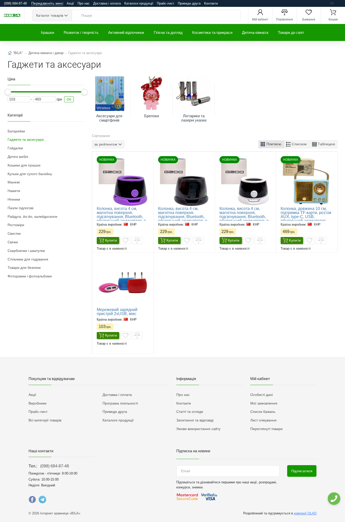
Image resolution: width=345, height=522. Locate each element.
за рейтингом (105, 144)
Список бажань (262, 412)
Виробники (37, 403)
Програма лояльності (120, 403)
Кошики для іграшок (24, 165)
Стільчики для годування (28, 259)
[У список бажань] (125, 240)
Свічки (13, 242)
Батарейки (16, 131)
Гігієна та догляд (168, 32)
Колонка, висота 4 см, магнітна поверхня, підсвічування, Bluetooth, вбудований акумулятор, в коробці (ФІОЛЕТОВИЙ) (121, 216)
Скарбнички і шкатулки (26, 251)
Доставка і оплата (107, 3)
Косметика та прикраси (212, 32)
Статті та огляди (189, 412)
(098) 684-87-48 (54, 466)
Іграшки (47, 32)
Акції (70, 3)
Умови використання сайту (198, 429)
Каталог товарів (49, 15)
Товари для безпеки (24, 268)
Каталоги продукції (138, 3)
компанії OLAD (305, 513)
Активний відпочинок (126, 32)
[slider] (7, 91)
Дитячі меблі (18, 157)
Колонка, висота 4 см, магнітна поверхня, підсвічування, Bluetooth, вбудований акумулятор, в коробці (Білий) (244, 216)
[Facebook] (32, 501)
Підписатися (302, 471)
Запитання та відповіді (194, 420)
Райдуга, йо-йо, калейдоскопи (32, 217)
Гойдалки (15, 148)
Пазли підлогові (20, 208)
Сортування (101, 136)
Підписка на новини (193, 451)
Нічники (14, 199)
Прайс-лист (165, 3)
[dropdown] (333, 498)
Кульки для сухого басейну (30, 174)
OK (69, 99)
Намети (14, 191)
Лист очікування (263, 420)
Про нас (84, 3)
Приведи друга (189, 3)
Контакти (211, 3)
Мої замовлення (263, 403)
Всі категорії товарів (45, 420)
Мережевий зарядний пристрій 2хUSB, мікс (117, 311)
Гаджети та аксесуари (26, 139)
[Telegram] (42, 501)
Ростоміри (16, 225)
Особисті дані (261, 395)
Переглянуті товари (266, 429)
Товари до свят (291, 32)
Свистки (14, 233)
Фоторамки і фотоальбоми (30, 276)
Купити (111, 240)
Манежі (14, 182)
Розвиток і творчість (81, 32)
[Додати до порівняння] (137, 240)
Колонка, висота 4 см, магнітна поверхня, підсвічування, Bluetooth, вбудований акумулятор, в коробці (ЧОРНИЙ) (182, 216)
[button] (271, 144)
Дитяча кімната (255, 32)
